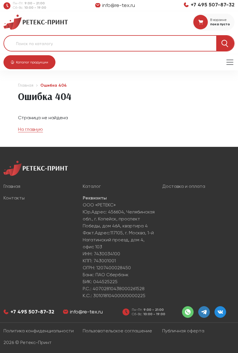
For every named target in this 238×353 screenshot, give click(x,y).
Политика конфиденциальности (38, 331)
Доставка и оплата (183, 186)
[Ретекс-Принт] (35, 21)
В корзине (218, 20)
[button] (29, 62)
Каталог (92, 186)
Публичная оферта (183, 331)
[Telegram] (204, 312)
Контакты (14, 198)
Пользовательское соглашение (117, 331)
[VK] (220, 312)
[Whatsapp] (188, 312)
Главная (25, 85)
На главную (30, 129)
